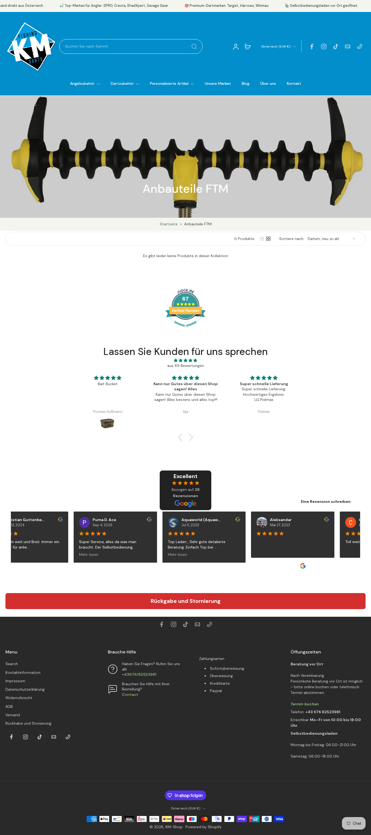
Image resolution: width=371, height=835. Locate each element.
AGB (9, 706)
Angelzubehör (82, 83)
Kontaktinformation (22, 672)
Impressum (15, 680)
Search (11, 663)
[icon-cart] (247, 46)
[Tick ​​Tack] (336, 46)
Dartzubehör (122, 83)
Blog (245, 83)
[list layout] (262, 238)
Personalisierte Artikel (169, 83)
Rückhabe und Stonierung (28, 723)
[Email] (348, 46)
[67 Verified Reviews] (185, 329)
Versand (12, 714)
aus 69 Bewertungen (185, 365)
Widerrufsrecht (18, 697)
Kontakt (294, 83)
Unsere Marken (218, 83)
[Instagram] (324, 46)
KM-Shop (174, 826)
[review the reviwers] (56, 519)
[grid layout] (268, 238)
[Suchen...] (194, 46)
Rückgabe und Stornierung (186, 601)
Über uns (268, 83)
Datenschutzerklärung (25, 689)
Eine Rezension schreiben (326, 501)
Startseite (169, 224)
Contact (130, 694)
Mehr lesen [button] (84, 554)
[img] (185, 360)
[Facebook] (312, 46)
